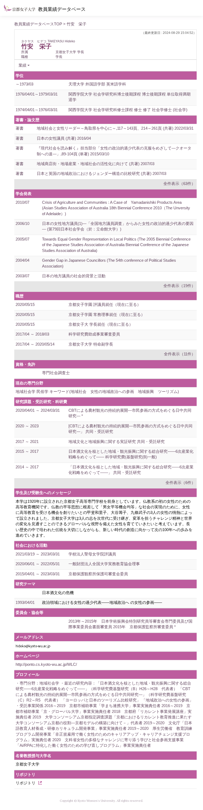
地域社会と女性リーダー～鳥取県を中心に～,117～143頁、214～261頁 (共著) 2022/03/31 (115, 128)
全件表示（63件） (179, 183)
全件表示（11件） (179, 354)
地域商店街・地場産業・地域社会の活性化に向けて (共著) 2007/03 (95, 163)
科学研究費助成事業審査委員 (94, 334)
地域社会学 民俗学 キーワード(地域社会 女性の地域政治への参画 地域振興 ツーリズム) (97, 391)
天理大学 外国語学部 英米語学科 (97, 84)
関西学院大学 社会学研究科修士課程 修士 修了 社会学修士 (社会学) (127, 109)
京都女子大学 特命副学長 (90, 344)
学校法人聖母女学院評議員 (92, 554)
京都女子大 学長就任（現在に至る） (100, 324)
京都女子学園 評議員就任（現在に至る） (104, 304)
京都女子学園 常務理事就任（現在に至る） (106, 314)
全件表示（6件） (180, 482)
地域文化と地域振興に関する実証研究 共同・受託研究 (116, 441)
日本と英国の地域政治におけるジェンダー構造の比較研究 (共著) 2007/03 (101, 173)
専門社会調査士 (56, 372)
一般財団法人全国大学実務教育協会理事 (104, 564)
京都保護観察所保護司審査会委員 (98, 574)
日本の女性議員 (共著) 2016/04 (64, 138)
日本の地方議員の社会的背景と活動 (73, 276)
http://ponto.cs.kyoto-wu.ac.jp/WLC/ (46, 664)
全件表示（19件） (179, 285)
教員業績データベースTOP (38, 24)
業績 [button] (22, 65)
